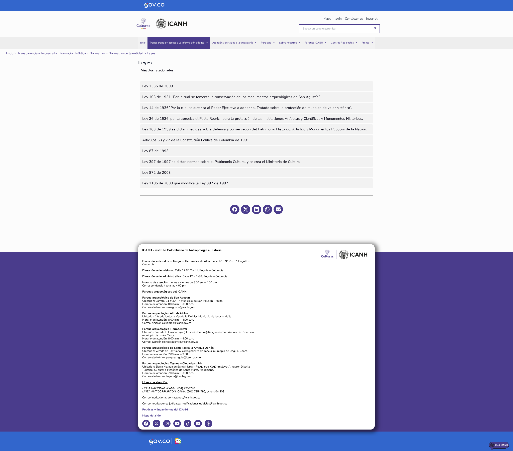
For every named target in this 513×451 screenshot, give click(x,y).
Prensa (366, 43)
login (338, 18)
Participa (266, 43)
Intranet (372, 18)
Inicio (142, 43)
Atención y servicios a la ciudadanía (232, 43)
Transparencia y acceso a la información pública (176, 43)
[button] (375, 28)
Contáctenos (354, 18)
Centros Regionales (342, 43)
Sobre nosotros (288, 43)
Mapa (327, 18)
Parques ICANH (314, 43)
